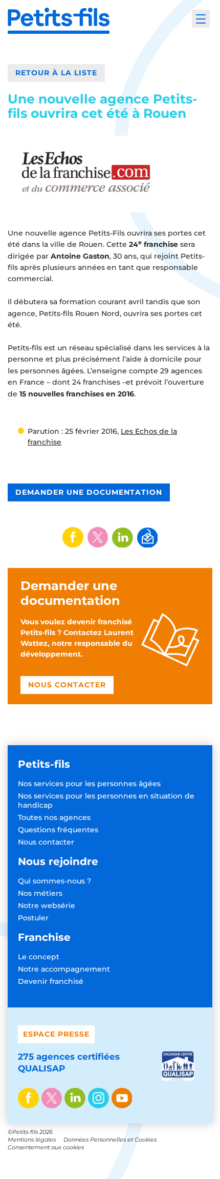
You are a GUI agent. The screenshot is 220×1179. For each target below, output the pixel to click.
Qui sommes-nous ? (54, 881)
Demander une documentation (88, 492)
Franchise (44, 937)
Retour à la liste (56, 72)
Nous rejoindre (58, 861)
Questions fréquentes (58, 829)
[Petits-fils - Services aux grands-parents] (58, 21)
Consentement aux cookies (46, 1147)
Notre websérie (46, 905)
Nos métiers (40, 893)
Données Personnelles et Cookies (110, 1139)
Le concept (38, 956)
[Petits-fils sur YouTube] (122, 1099)
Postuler (33, 917)
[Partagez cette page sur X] (97, 537)
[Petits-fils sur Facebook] (28, 1099)
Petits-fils (44, 764)
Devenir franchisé (50, 981)
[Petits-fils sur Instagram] (98, 1099)
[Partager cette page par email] (147, 538)
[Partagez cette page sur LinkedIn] (122, 538)
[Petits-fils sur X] (51, 1099)
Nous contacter (46, 842)
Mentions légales (32, 1139)
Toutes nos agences (54, 817)
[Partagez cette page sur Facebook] (72, 537)
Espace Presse (56, 1034)
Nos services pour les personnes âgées (89, 783)
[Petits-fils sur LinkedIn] (74, 1099)
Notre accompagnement (64, 969)
